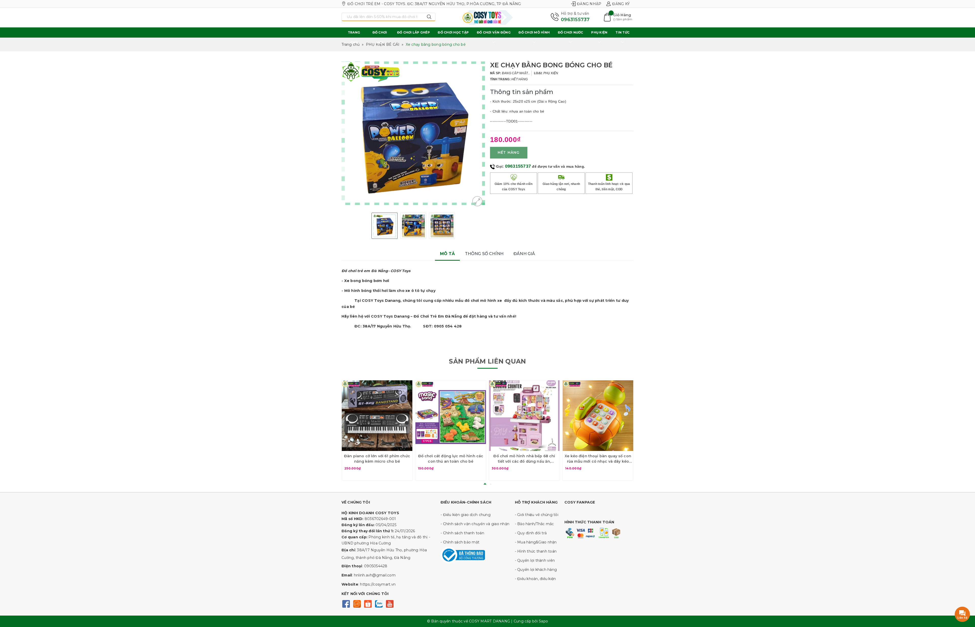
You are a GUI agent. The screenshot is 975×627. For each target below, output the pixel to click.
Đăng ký (621, 4)
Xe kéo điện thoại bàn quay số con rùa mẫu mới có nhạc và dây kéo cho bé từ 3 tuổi (598, 459)
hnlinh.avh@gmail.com (375, 575)
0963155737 (575, 19)
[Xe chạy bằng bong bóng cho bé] (477, 201)
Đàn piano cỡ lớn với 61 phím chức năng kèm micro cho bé (377, 459)
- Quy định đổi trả (531, 533)
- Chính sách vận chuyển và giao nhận (475, 524)
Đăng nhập (589, 4)
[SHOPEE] (367, 603)
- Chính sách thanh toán (462, 533)
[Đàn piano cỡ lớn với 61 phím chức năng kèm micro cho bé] (377, 415)
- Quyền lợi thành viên (535, 560)
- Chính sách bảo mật (460, 542)
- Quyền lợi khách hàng (536, 569)
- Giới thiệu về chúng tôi (536, 514)
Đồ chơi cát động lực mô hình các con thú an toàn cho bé (450, 459)
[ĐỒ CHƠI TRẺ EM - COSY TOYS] (487, 17)
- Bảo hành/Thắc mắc (534, 524)
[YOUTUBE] (389, 603)
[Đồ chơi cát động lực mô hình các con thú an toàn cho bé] (450, 415)
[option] (413, 133)
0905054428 (375, 566)
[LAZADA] (356, 603)
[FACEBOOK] (346, 603)
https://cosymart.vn (378, 584)
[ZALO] (378, 603)
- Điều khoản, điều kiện (535, 578)
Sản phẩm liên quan (487, 361)
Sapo (543, 621)
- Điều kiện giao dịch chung (466, 514)
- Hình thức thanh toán (536, 551)
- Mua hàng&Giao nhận (536, 542)
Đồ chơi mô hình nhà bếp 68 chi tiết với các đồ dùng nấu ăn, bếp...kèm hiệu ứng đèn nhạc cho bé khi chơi (524, 459)
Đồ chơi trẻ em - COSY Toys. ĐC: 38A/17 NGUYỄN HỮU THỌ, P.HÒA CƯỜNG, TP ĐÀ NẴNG (434, 4)
